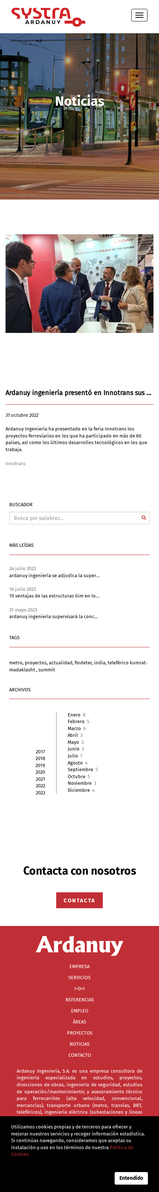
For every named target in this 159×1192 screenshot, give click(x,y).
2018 (40, 758)
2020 (40, 772)
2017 (40, 752)
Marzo (77, 728)
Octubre (79, 776)
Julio (75, 756)
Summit (46, 669)
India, (101, 662)
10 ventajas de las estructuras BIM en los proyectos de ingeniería (80, 596)
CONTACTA (79, 900)
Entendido (131, 1178)
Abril (75, 735)
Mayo (76, 742)
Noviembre (82, 783)
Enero (76, 715)
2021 (40, 779)
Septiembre (83, 769)
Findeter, (84, 662)
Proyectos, (37, 662)
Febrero (78, 721)
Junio (76, 749)
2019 (40, 765)
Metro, (17, 662)
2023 (40, 793)
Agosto (78, 763)
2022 (40, 786)
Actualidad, (62, 662)
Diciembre (81, 790)
